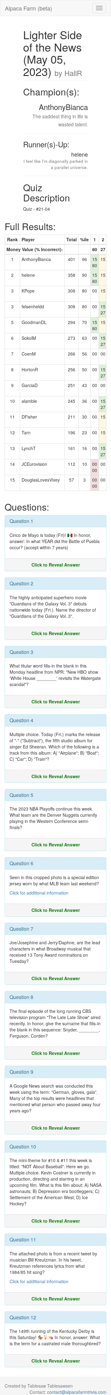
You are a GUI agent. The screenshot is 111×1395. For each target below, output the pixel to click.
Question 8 (21, 997)
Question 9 (21, 1071)
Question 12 (23, 1317)
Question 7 (21, 928)
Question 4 (21, 720)
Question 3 (21, 651)
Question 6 (21, 863)
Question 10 (23, 1146)
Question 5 (21, 795)
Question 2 (21, 583)
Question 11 (23, 1239)
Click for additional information (39, 893)
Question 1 (21, 521)
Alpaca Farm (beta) (28, 8)
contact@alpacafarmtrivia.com (76, 1392)
